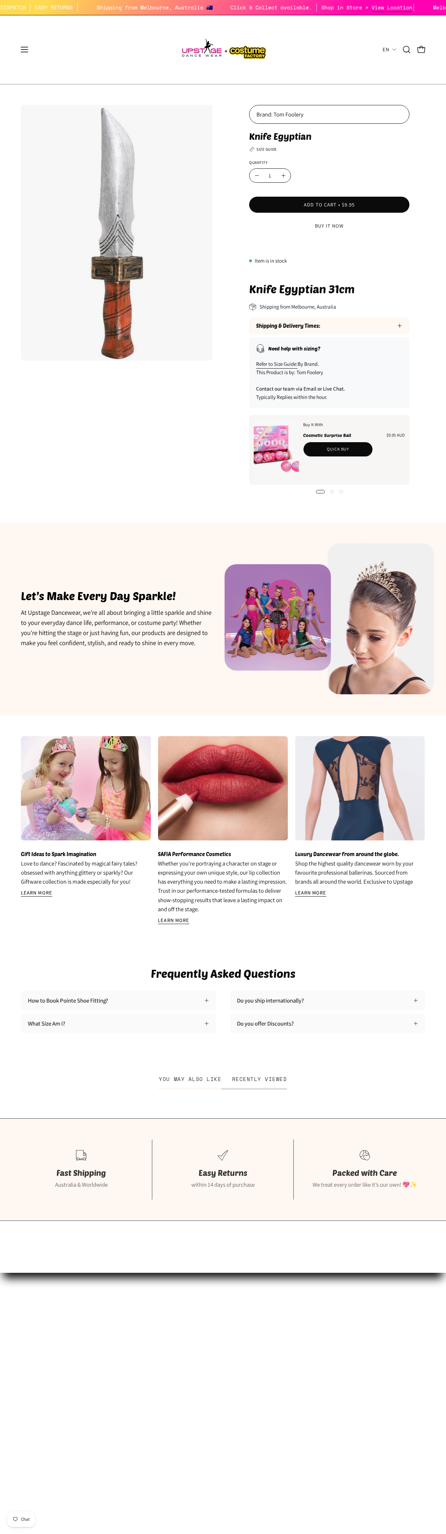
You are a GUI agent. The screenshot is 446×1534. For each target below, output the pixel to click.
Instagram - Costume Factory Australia (206, 1393)
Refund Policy (316, 1357)
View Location (417, 7)
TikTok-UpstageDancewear (53, 1405)
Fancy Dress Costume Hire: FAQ (197, 1344)
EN (386, 49)
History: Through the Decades (195, 1332)
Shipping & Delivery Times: (288, 326)
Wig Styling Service (183, 1381)
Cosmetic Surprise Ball (327, 435)
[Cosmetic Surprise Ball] (276, 450)
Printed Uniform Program (51, 1357)
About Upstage (38, 1381)
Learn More (36, 893)
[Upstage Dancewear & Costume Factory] (223, 50)
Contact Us (313, 1393)
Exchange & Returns (323, 1344)
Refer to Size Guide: (277, 364)
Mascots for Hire (179, 1357)
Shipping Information (325, 1332)
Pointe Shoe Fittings (45, 1344)
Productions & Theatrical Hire (195, 1369)
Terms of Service (319, 1381)
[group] (223, 830)
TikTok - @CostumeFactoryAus (196, 1405)
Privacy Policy (316, 1369)
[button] (406, 49)
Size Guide (33, 1332)
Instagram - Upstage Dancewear (59, 1393)
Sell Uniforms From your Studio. (59, 1369)
